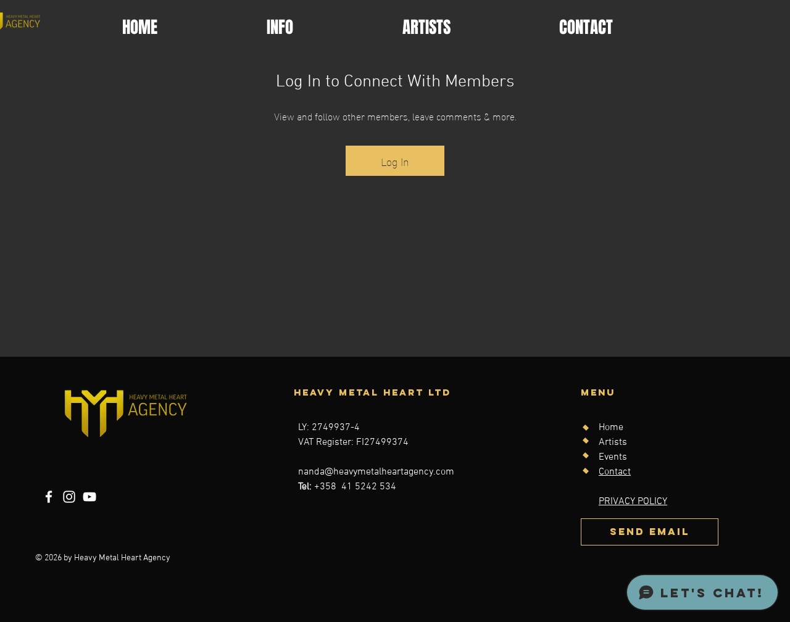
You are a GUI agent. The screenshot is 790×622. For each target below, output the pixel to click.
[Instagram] (69, 497)
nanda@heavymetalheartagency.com (376, 472)
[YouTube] (89, 497)
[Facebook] (49, 497)
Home (611, 427)
